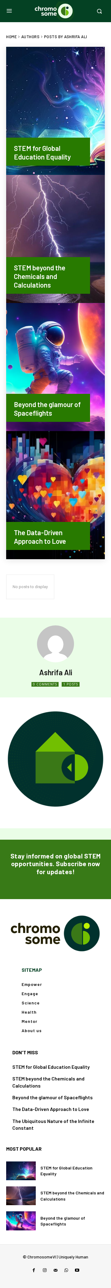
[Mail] (55, 1270)
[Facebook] (34, 1270)
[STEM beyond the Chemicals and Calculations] (55, 239)
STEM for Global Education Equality (51, 1067)
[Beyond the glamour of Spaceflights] (55, 367)
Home (11, 36)
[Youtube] (77, 1270)
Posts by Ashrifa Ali (65, 36)
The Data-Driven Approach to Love (50, 1109)
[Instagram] (44, 1270)
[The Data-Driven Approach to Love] (55, 495)
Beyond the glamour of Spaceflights (52, 1097)
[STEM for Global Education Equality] (55, 111)
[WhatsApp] (66, 1270)
